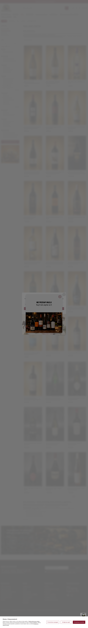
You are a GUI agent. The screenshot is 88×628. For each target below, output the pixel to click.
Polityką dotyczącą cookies (34, 621)
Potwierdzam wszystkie (79, 622)
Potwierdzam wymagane (52, 622)
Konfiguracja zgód (66, 622)
